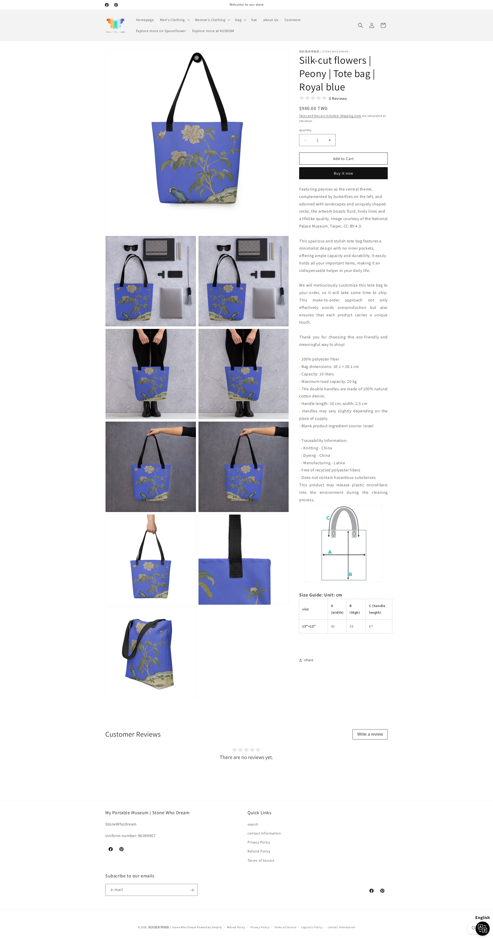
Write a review (370, 734)
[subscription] (191, 890)
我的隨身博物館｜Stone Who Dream (172, 927)
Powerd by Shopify (209, 927)
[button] (174, 19)
